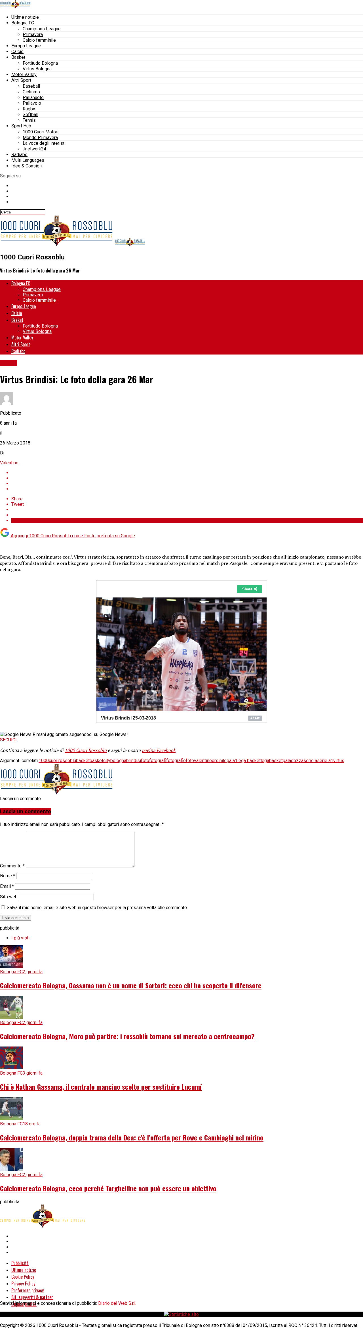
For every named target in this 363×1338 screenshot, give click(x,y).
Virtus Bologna (37, 69)
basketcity (100, 760)
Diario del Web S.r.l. (117, 1303)
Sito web (9, 896)
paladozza (293, 760)
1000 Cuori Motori (40, 132)
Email (7, 886)
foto (145, 760)
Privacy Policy (23, 1283)
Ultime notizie (25, 17)
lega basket (249, 760)
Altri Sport (21, 80)
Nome (7, 875)
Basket (18, 57)
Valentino (9, 462)
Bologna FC (22, 23)
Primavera (33, 34)
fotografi (157, 760)
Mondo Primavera (40, 137)
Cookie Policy (22, 1276)
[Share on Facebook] (187, 472)
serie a (310, 760)
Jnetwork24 (34, 149)
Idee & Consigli (26, 166)
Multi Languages (27, 160)
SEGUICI (8, 740)
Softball (30, 114)
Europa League (26, 46)
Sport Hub (21, 126)
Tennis (29, 120)
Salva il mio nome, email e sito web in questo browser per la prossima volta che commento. (97, 907)
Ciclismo (31, 92)
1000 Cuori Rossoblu (86, 750)
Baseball (31, 86)
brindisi (133, 760)
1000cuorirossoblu (57, 760)
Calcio (17, 51)
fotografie (176, 760)
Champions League (42, 29)
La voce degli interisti (44, 143)
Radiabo (19, 154)
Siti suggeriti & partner (32, 1297)
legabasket (272, 760)
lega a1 (230, 760)
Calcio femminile (39, 40)
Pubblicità (20, 1263)
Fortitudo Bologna (40, 63)
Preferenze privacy (27, 1290)
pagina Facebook (159, 750)
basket (83, 760)
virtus (338, 760)
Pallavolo (32, 103)
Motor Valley (24, 74)
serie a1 (325, 760)
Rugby (29, 109)
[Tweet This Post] (187, 478)
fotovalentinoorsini (204, 760)
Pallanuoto (33, 97)
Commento (12, 866)
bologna (118, 760)
